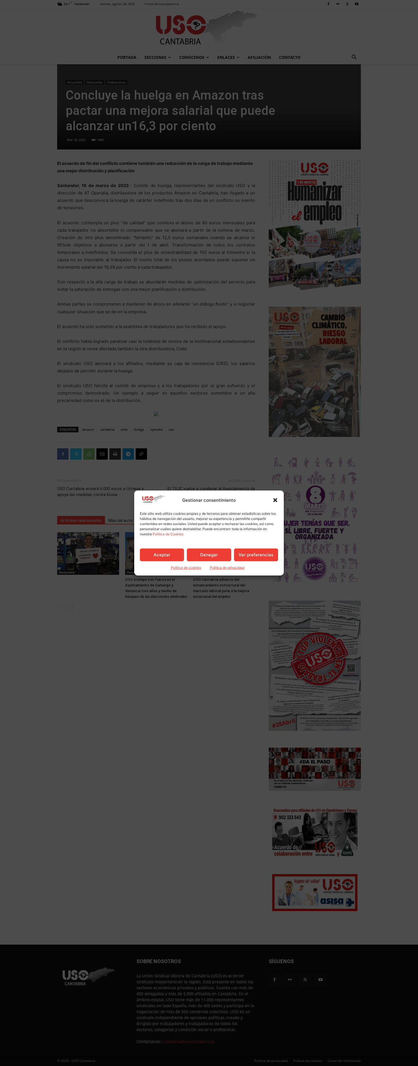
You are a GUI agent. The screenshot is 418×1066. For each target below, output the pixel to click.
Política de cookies (186, 568)
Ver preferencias (256, 554)
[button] (275, 500)
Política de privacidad (227, 568)
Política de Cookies (168, 534)
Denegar (209, 554)
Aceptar (162, 554)
